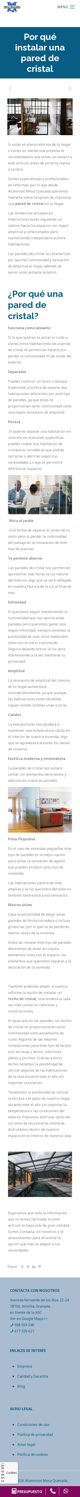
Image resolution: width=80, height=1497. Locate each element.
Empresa (24, 1366)
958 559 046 (24, 1324)
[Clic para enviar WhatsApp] (66, 1491)
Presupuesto (29, 1491)
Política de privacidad (35, 1434)
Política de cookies (32, 1454)
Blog (21, 1386)
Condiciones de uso (33, 1424)
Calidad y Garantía (32, 1376)
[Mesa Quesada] (12, 6)
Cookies (11, 1473)
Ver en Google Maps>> (29, 1318)
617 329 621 (24, 1331)
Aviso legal (26, 1444)
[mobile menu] (67, 6)
